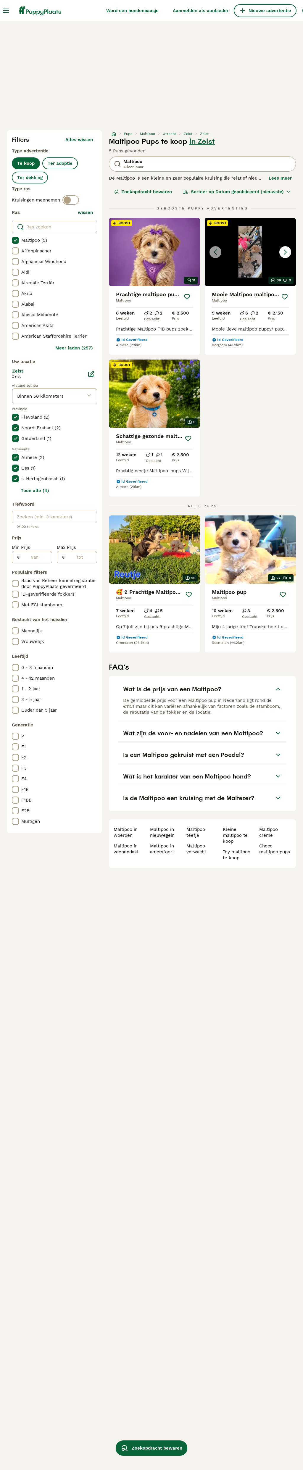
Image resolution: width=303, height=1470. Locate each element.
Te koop (26, 163)
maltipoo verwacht (196, 849)
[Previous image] (215, 252)
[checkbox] (15, 240)
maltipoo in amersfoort (162, 849)
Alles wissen (79, 139)
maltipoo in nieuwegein (162, 832)
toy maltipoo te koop (236, 854)
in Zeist (202, 141)
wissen (85, 212)
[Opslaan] (187, 297)
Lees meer (280, 178)
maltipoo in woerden (126, 832)
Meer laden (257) (74, 348)
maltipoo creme (268, 832)
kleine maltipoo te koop (235, 835)
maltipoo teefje (195, 832)
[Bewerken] (91, 374)
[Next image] (285, 252)
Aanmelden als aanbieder (200, 10)
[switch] (70, 200)
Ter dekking (30, 177)
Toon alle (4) (35, 490)
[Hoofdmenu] (6, 11)
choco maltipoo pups (274, 849)
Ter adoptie (60, 163)
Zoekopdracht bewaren (146, 191)
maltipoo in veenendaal (126, 849)
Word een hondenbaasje (132, 10)
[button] (250, 252)
